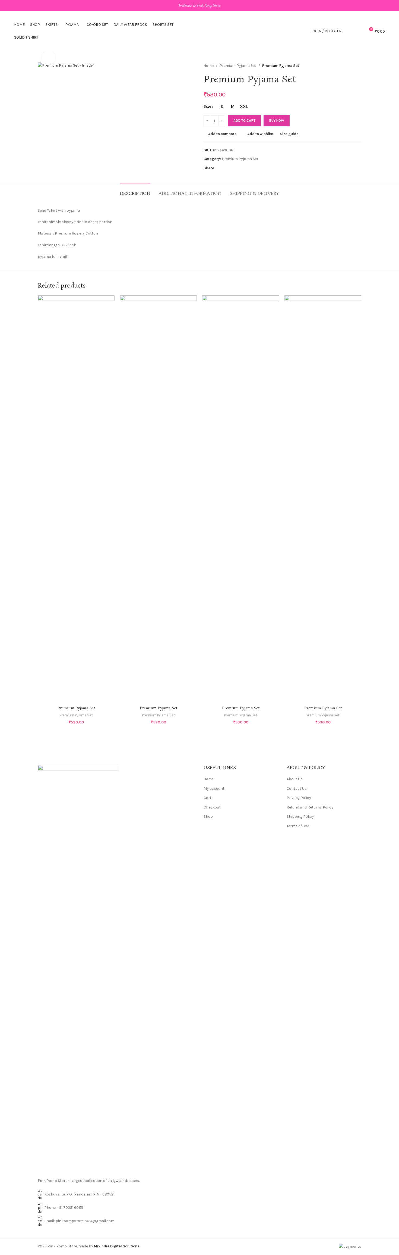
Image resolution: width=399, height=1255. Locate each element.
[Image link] (78, 968)
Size (207, 106)
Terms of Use (298, 826)
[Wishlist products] (359, 31)
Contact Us (297, 788)
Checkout (212, 807)
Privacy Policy (299, 797)
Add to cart (244, 120)
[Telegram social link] (238, 168)
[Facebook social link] (218, 168)
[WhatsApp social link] (231, 168)
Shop (208, 816)
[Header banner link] (199, 5)
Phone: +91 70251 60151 (63, 1207)
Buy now (276, 120)
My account (214, 788)
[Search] (349, 31)
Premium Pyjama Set (238, 65)
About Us (295, 779)
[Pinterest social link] (225, 168)
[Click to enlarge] (48, 57)
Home (209, 65)
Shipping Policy (300, 816)
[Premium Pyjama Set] (76, 499)
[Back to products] (351, 66)
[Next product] (358, 66)
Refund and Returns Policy (310, 807)
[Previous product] (345, 66)
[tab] (135, 191)
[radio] (221, 106)
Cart (207, 797)
